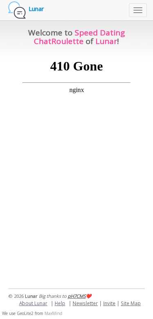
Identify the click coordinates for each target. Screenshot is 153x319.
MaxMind (53, 313)
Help (60, 303)
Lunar (36, 8)
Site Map (131, 303)
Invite (109, 303)
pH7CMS (77, 296)
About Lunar (33, 303)
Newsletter (85, 303)
